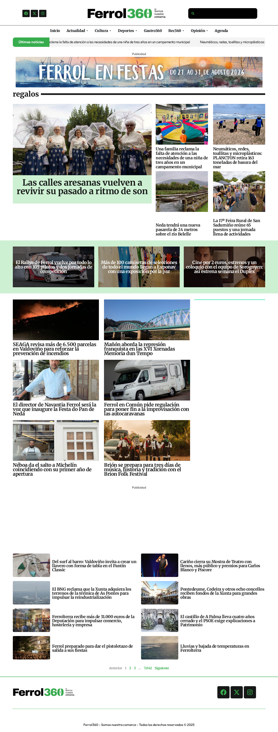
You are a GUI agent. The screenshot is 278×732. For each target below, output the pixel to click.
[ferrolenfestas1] (139, 86)
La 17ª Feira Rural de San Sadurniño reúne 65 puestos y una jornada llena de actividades (236, 227)
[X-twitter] (34, 13)
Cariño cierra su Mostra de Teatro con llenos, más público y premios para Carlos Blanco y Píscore (220, 565)
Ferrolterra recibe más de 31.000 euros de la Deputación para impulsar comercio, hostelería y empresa (93, 620)
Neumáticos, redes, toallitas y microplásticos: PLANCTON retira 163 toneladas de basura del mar (237, 157)
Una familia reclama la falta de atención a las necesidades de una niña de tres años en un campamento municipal (91, 42)
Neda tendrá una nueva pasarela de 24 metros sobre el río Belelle (178, 229)
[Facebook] (26, 13)
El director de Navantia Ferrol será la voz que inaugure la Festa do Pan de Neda (54, 409)
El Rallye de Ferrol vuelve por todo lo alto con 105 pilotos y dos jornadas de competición (53, 267)
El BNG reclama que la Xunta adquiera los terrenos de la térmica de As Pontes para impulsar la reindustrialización (91, 593)
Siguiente (162, 668)
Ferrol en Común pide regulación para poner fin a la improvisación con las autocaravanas (146, 409)
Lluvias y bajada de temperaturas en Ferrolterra (214, 648)
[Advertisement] (135, 518)
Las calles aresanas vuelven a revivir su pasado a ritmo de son (82, 186)
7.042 (148, 668)
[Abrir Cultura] (110, 30)
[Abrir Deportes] (136, 30)
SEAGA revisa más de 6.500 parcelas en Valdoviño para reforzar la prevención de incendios (54, 349)
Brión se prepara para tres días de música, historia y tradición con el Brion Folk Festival (142, 469)
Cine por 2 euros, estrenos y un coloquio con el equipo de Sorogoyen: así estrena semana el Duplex (224, 267)
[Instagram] (42, 13)
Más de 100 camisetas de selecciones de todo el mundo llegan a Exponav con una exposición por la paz (139, 267)
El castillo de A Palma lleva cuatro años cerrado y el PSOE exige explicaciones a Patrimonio (217, 620)
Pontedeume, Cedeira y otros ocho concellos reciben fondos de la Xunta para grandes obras (222, 593)
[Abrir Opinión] (207, 30)
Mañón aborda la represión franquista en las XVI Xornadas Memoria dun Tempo (139, 349)
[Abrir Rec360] (183, 30)
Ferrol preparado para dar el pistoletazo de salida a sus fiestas (92, 648)
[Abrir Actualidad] (87, 30)
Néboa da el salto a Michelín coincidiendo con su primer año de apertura (52, 469)
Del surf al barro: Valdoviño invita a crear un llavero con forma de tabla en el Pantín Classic (94, 565)
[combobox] (222, 13)
